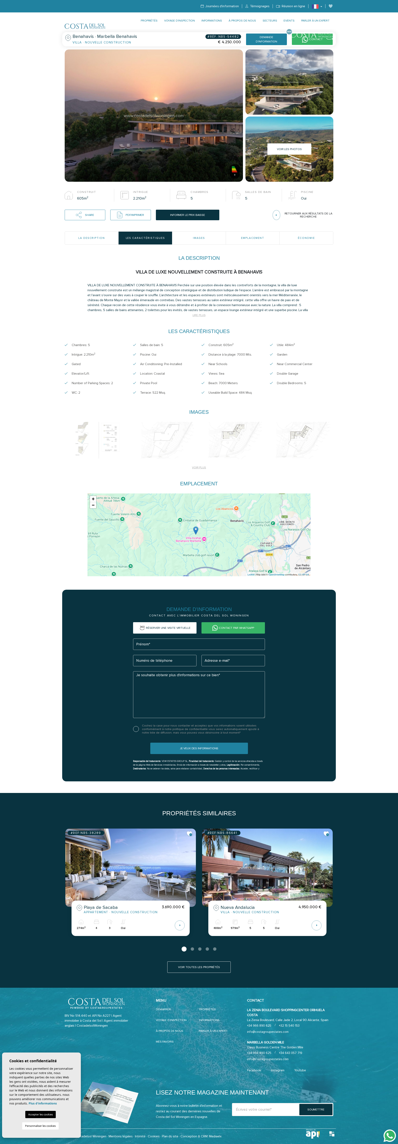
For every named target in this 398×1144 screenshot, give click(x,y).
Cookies (154, 1136)
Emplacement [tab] (252, 238)
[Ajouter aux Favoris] (189, 834)
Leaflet (251, 574)
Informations (211, 20)
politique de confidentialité (190, 729)
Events (289, 20)
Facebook (254, 1070)
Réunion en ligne (293, 6)
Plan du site (170, 1136)
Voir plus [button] (199, 467)
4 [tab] (207, 949)
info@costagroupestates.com (268, 1032)
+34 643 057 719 (290, 1053)
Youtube (300, 1070)
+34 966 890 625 (259, 1025)
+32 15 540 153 (289, 1025)
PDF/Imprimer (135, 215)
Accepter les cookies (40, 1114)
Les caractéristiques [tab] (145, 238)
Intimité (140, 1136)
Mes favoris (165, 1041)
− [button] (93, 505)
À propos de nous (242, 20)
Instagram (277, 1070)
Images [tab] (199, 238)
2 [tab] (192, 949)
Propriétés (149, 20)
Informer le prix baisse (187, 215)
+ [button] (93, 499)
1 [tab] (184, 949)
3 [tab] (199, 949)
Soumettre (315, 1109)
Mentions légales (121, 1136)
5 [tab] (214, 949)
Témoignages (259, 6)
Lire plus (199, 315)
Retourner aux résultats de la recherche (308, 215)
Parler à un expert (315, 20)
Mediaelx (215, 1136)
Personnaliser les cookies (40, 1126)
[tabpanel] (130, 885)
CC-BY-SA (303, 574)
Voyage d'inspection (179, 20)
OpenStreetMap (276, 574)
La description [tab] (91, 238)
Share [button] (89, 215)
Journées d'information (222, 6)
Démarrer (163, 1009)
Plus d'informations (43, 1103)
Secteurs (270, 20)
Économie (306, 238)
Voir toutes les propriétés (199, 967)
